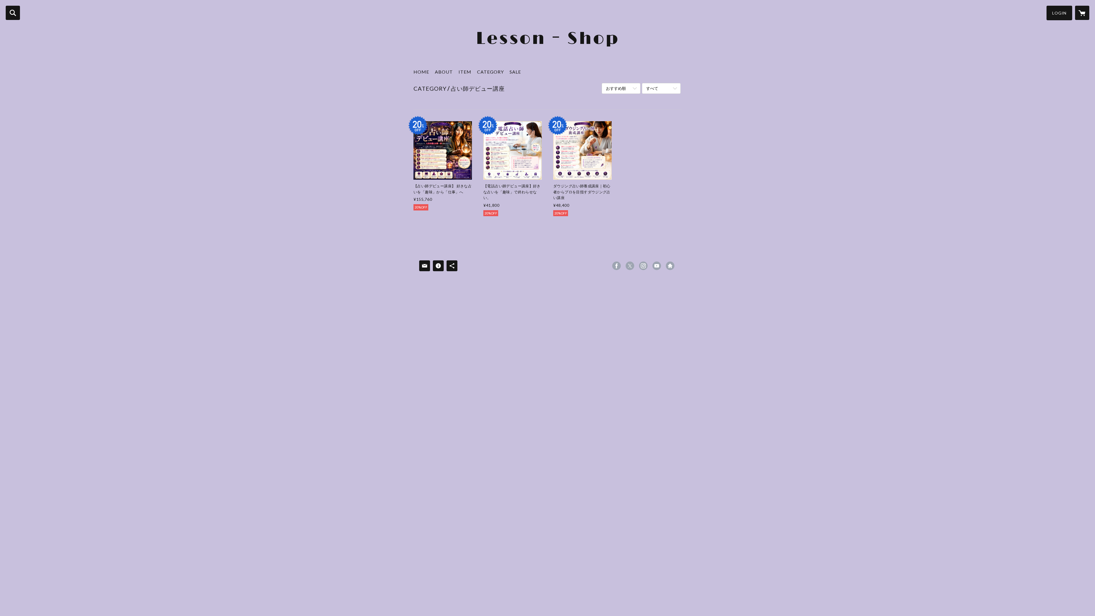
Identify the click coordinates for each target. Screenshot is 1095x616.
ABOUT (444, 71)
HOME (421, 71)
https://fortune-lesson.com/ (670, 266)
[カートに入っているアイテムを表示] (1082, 13)
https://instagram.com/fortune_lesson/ (643, 266)
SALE (515, 71)
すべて (652, 88)
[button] (1059, 13)
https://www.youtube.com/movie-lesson (656, 266)
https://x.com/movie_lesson (630, 266)
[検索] (13, 13)
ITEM (465, 71)
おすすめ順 (616, 88)
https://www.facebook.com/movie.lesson (616, 266)
